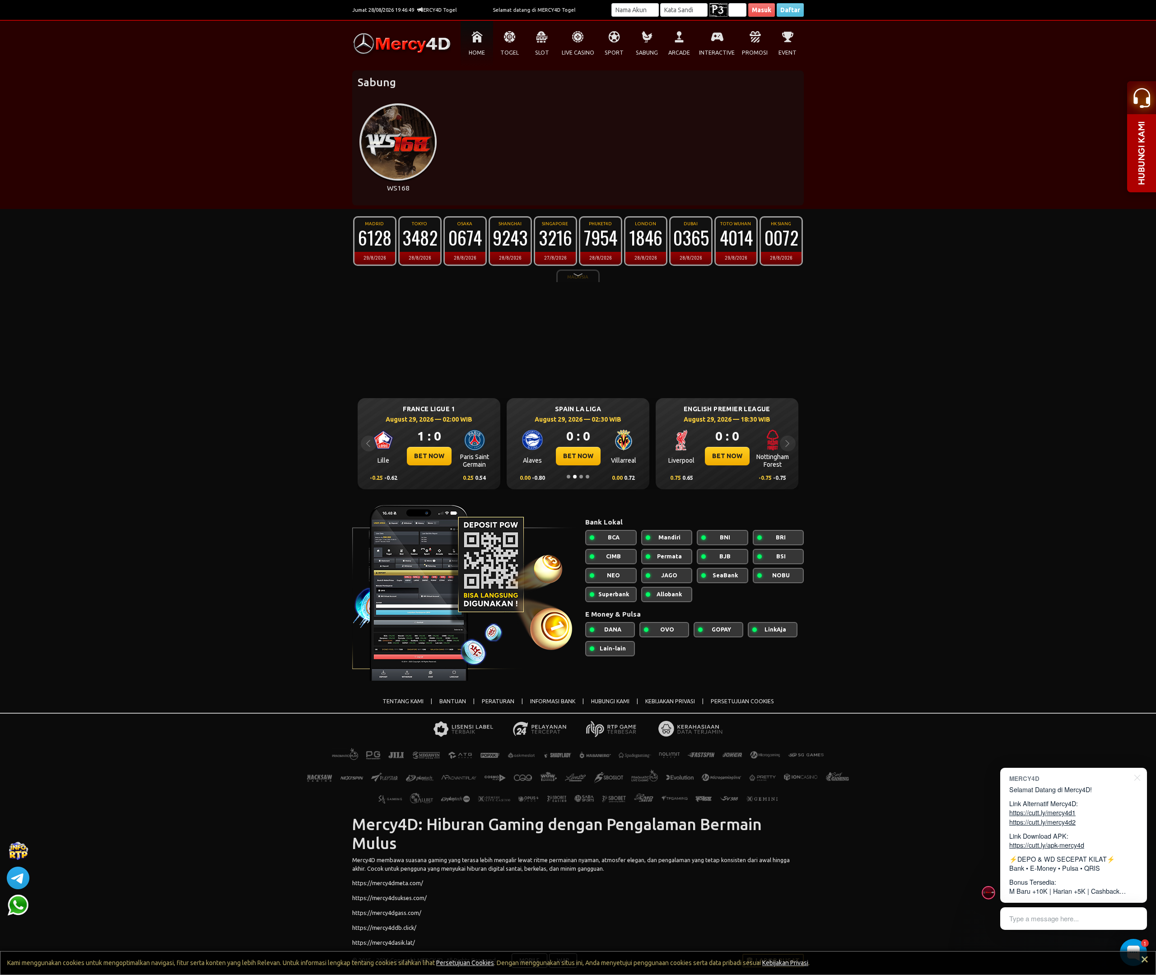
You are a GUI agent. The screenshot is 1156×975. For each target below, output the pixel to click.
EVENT (787, 53)
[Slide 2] (575, 476)
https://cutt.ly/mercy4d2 (1042, 821)
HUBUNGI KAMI (610, 701)
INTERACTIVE (717, 53)
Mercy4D (363, 860)
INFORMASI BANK (552, 701)
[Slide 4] (587, 476)
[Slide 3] (581, 476)
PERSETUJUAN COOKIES (742, 701)
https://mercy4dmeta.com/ (387, 883)
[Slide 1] (568, 476)
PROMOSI (755, 53)
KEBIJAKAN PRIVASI (670, 701)
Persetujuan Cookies (465, 962)
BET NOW (429, 456)
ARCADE (679, 53)
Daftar (790, 10)
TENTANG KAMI (403, 701)
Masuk (761, 10)
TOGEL (509, 53)
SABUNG (647, 53)
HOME (477, 53)
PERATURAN (498, 701)
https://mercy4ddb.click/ (384, 927)
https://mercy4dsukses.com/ (389, 898)
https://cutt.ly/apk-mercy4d (1046, 845)
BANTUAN (452, 701)
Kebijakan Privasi (785, 962)
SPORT (614, 53)
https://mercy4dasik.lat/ (383, 942)
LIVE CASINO (578, 53)
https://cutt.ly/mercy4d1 (1042, 812)
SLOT (542, 53)
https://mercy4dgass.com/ (386, 913)
